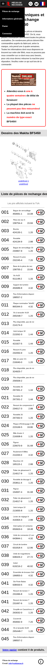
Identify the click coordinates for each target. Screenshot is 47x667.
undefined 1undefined (23, 182)
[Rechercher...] (30, 3)
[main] (23, 331)
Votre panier (9, 649)
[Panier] (36, 4)
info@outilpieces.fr (16, 663)
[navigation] (3, 3)
